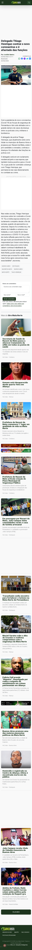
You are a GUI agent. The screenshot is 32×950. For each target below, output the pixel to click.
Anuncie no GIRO (7, 932)
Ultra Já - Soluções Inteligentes (19, 945)
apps (17, 932)
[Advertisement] (16, 22)
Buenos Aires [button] (6, 266)
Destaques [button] (15, 266)
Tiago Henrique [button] (16, 272)
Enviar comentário (9, 299)
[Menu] (2, 3)
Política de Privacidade (9, 935)
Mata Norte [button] (5, 272)
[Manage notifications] (4, 945)
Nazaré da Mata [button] (7, 269)
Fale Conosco (25, 932)
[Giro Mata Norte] (16, 2)
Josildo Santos (9, 54)
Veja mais (16, 912)
